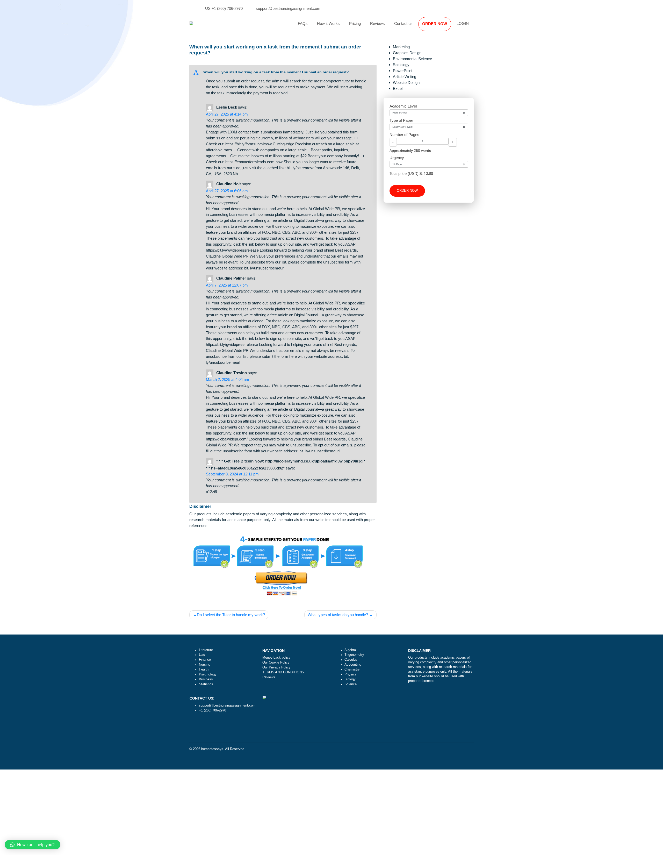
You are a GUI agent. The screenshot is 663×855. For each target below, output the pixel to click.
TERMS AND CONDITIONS (283, 672)
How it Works (328, 23)
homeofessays (212, 749)
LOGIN (463, 23)
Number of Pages (404, 134)
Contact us (403, 23)
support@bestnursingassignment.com (288, 8)
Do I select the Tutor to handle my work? (231, 614)
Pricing (355, 23)
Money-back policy (276, 657)
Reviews (377, 23)
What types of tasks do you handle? (338, 614)
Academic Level (403, 106)
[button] (283, 72)
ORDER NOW (434, 24)
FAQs (303, 23)
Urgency (397, 157)
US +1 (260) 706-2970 (224, 8)
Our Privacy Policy (276, 667)
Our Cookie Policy (276, 662)
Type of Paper (401, 120)
